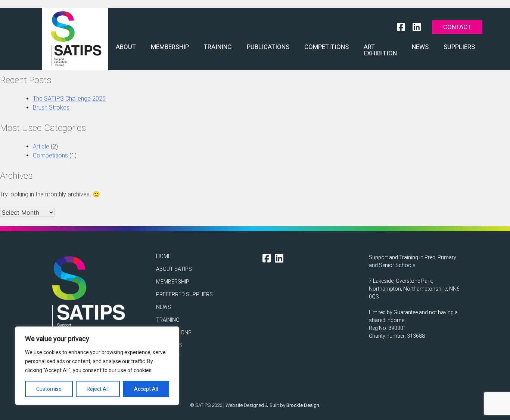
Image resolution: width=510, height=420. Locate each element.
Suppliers (459, 46)
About (126, 46)
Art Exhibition (380, 50)
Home (163, 256)
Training (218, 46)
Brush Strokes (51, 107)
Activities (169, 345)
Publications (268, 46)
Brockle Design (302, 405)
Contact (457, 27)
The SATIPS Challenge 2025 (69, 98)
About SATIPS (174, 269)
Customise (49, 389)
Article (41, 146)
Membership (170, 46)
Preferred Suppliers (184, 294)
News (420, 46)
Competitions (326, 46)
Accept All (146, 389)
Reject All (98, 389)
